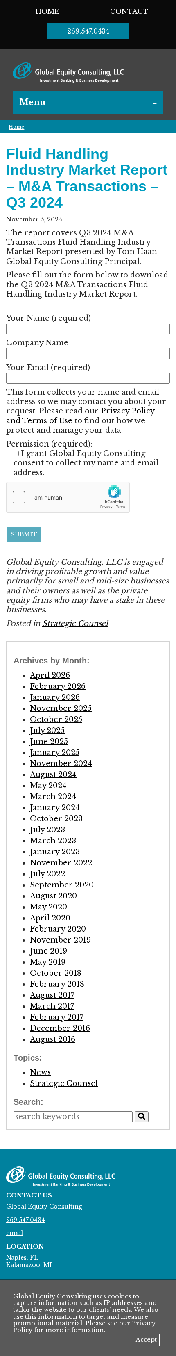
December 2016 (60, 1028)
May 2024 (48, 785)
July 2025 (47, 730)
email (14, 1233)
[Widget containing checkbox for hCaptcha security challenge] (68, 497)
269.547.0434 (88, 31)
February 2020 (58, 929)
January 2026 (55, 697)
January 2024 (55, 807)
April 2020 (50, 918)
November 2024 (61, 763)
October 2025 (56, 719)
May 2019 (47, 962)
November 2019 (60, 940)
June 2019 (48, 951)
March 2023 (53, 840)
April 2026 (50, 675)
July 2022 (47, 873)
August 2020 (53, 895)
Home (47, 11)
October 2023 (56, 818)
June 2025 (49, 741)
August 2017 (52, 995)
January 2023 (55, 851)
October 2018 (55, 973)
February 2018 (57, 984)
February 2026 (58, 686)
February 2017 (56, 1017)
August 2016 (52, 1039)
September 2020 (62, 884)
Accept (146, 1339)
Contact (129, 11)
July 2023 (47, 829)
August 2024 (53, 774)
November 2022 (61, 862)
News (40, 1072)
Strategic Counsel (75, 623)
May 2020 (48, 907)
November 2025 (61, 708)
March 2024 (53, 796)
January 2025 (54, 752)
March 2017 (52, 1006)
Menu (32, 102)
